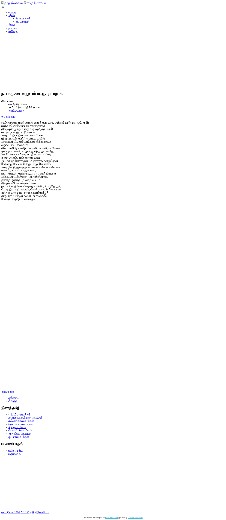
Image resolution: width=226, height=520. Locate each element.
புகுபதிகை (14, 453)
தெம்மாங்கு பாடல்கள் (20, 424)
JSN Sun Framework (135, 518)
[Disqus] (113, 251)
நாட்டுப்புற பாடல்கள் (19, 414)
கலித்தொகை (16, 110)
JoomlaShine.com (111, 518)
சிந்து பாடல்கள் (17, 427)
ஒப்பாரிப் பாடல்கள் (18, 436)
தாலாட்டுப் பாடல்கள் (19, 433)
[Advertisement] (113, 63)
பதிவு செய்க (15, 450)
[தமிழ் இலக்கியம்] (23, 2)
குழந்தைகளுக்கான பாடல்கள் (25, 417)
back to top (7, 391)
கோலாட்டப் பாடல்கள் (20, 430)
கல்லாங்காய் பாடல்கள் (21, 420)
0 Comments (8, 116)
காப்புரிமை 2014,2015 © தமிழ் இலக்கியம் (25, 512)
